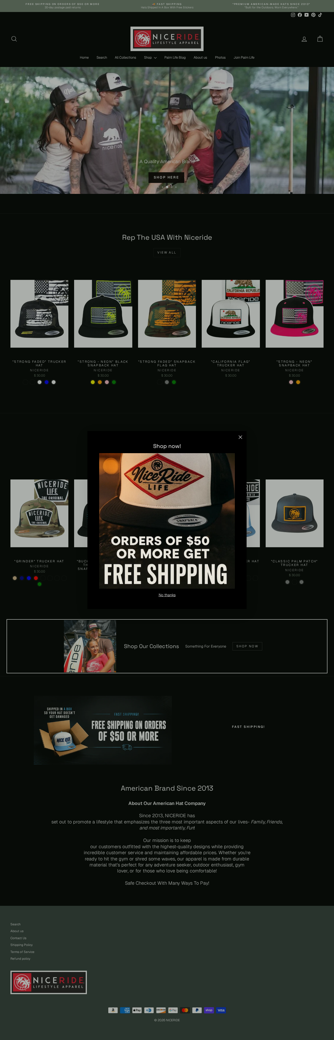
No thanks (167, 595)
